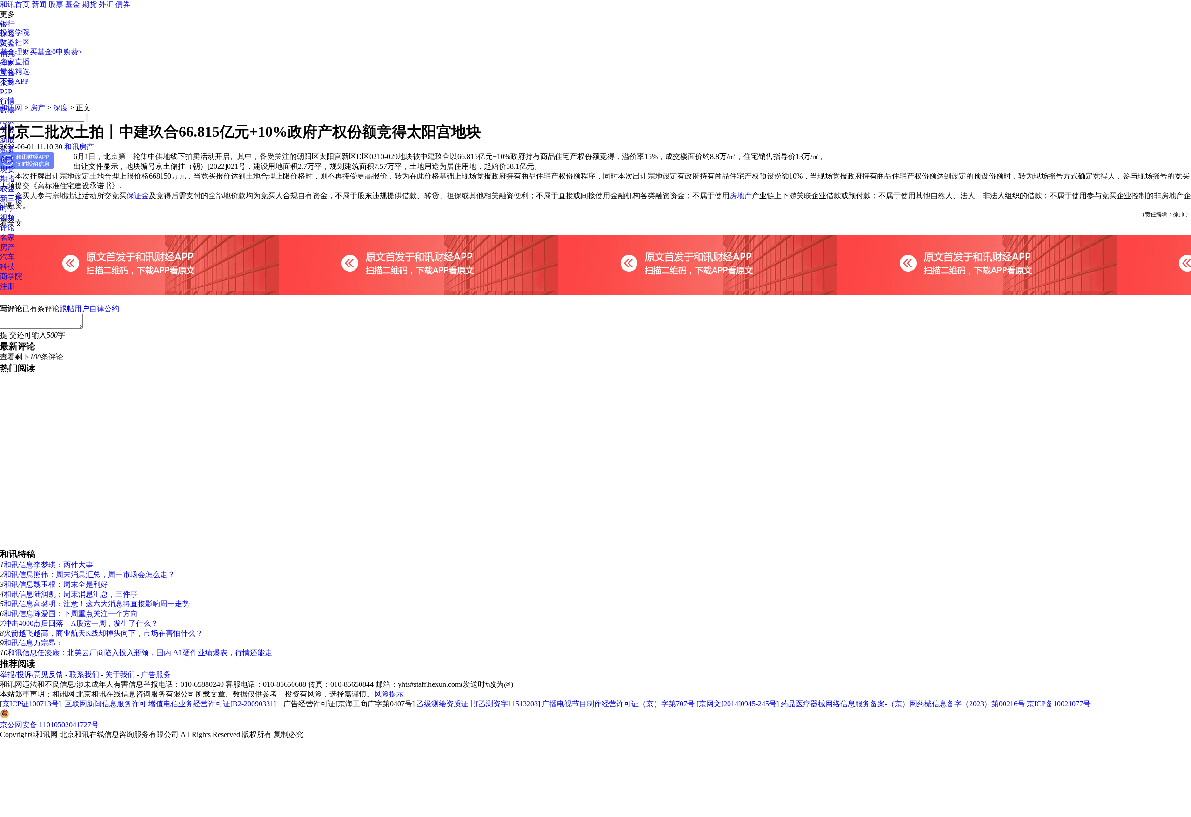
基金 (72, 4)
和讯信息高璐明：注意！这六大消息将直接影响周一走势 (97, 604)
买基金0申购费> (56, 52)
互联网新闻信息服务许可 (106, 704)
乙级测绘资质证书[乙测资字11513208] (478, 704)
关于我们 (120, 674)
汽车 (7, 257)
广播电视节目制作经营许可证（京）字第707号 (618, 704)
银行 (7, 24)
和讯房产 (79, 147)
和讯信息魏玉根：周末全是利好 (56, 584)
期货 (89, 4)
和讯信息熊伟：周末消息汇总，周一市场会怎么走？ (89, 574)
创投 (7, 159)
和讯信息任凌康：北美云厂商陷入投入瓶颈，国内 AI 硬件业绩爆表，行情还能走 (139, 653)
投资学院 (15, 32)
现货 (7, 169)
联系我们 (84, 674)
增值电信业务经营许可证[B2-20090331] (212, 704)
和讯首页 (15, 4)
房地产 (740, 195)
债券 (122, 4)
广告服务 (156, 674)
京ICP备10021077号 (1059, 704)
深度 (60, 108)
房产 (7, 247)
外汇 (106, 4)
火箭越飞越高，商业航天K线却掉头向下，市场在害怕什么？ (103, 633)
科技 (7, 267)
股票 (55, 4)
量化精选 (15, 71)
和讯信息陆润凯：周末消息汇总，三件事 (71, 594)
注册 (7, 286)
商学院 (11, 276)
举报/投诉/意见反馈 (31, 674)
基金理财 (15, 52)
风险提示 (389, 694)
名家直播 (15, 62)
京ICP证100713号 (30, 704)
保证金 (138, 195)
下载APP (14, 81)
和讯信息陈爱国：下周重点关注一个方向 (71, 614)
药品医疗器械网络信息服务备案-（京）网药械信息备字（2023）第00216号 (903, 704)
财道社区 (15, 42)
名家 (7, 237)
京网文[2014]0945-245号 (737, 704)
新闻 (39, 4)
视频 (7, 218)
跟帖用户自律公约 (89, 308)
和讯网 (11, 108)
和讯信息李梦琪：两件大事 (48, 565)
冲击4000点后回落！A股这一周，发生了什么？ (81, 623)
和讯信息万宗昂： (33, 643)
